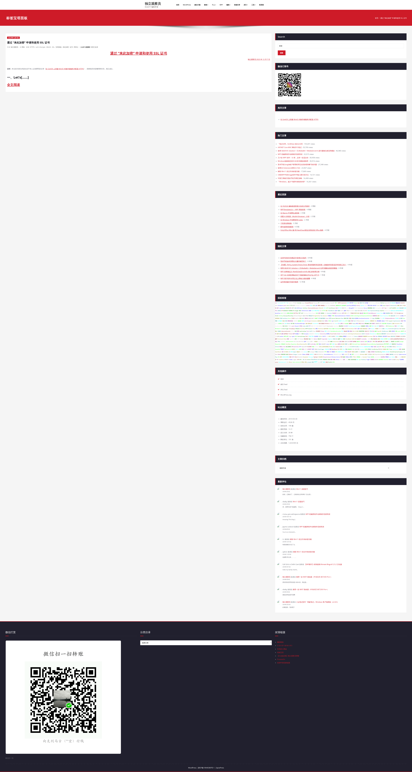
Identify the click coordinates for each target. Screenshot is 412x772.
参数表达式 (338, 305)
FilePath (317, 346)
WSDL (329, 321)
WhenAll (321, 308)
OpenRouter (278, 352)
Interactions (336, 341)
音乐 (380, 323)
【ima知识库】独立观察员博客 (288, 656)
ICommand (280, 339)
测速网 (377, 323)
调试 (300, 334)
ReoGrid (330, 362)
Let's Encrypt (40, 47)
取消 (359, 310)
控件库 (385, 339)
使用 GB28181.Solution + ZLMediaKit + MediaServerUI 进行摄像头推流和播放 (306, 151)
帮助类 (387, 357)
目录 (383, 341)
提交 (303, 349)
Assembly (302, 328)
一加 (303, 359)
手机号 (282, 349)
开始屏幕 (320, 357)
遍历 (276, 339)
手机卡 (348, 310)
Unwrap (316, 303)
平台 (276, 310)
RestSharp (334, 349)
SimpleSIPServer (309, 303)
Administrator (289, 341)
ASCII (303, 318)
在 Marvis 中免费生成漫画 (289, 213)
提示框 (343, 344)
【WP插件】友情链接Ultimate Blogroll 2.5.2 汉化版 (323, 564)
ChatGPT (332, 303)
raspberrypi (282, 308)
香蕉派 (382, 339)
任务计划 (354, 339)
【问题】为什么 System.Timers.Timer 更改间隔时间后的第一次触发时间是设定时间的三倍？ (313, 265)
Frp (321, 315)
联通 (346, 344)
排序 (313, 349)
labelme (362, 341)
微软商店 (398, 315)
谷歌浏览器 (353, 359)
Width (279, 354)
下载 (368, 305)
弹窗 (276, 321)
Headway (363, 359)
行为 (388, 308)
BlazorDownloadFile (302, 344)
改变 (396, 341)
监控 (307, 326)
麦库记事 (380, 341)
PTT (310, 326)
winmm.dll (298, 362)
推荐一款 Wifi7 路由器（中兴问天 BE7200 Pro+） (314, 577)
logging (308, 341)
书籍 (374, 341)
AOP (302, 313)
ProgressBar (324, 339)
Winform (291, 354)
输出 (310, 339)
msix (284, 346)
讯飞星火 (286, 352)
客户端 (292, 323)
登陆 (334, 359)
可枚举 (386, 341)
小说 (317, 326)
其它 (245, 5)
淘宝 (343, 354)
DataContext (393, 305)
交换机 (279, 331)
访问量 (366, 303)
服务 (388, 349)
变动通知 (377, 318)
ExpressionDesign (374, 310)
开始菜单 (334, 313)
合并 (390, 344)
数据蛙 (341, 310)
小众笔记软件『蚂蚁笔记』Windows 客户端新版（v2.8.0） (317, 602)
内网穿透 (375, 315)
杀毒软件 (320, 326)
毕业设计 (297, 305)
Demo (362, 323)
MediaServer (373, 334)
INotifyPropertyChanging (396, 352)
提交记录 (393, 315)
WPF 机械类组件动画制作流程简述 (290, 154)
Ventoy (358, 305)
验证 (276, 331)
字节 (325, 352)
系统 (313, 346)
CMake (304, 354)
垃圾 (286, 323)
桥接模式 (350, 349)
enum (384, 305)
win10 (336, 321)
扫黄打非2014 (341, 352)
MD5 (315, 354)
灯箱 (371, 305)
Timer (390, 349)
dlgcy (373, 318)
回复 (341, 346)
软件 (366, 341)
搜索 (298, 331)
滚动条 (353, 318)
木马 (290, 308)
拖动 (342, 339)
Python (373, 328)
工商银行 (329, 315)
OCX (366, 305)
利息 (338, 349)
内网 (371, 318)
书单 (333, 315)
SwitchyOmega (301, 336)
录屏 (400, 328)
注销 (373, 308)
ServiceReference (328, 354)
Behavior (399, 346)
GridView (305, 308)
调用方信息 (356, 313)
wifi (343, 346)
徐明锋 (354, 341)
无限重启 (372, 359)
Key (348, 344)
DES (334, 362)
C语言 (374, 346)
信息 (356, 349)
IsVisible (339, 313)
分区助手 (309, 349)
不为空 (294, 303)
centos (308, 305)
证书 (71, 47)
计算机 (300, 326)
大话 (373, 354)
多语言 (279, 310)
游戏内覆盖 (403, 336)
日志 (319, 362)
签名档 (376, 359)
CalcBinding (375, 349)
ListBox (291, 359)
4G (291, 349)
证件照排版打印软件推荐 (289, 282)
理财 (376, 341)
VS (338, 323)
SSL (53, 47)
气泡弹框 (401, 359)
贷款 (349, 321)
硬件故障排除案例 (286, 227)
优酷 (353, 352)
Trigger (368, 359)
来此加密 (66, 47)
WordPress (187, 5)
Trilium (290, 334)
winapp (312, 352)
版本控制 (326, 328)
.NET (299, 313)
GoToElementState (349, 328)
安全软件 (359, 339)
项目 (300, 310)
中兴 (363, 303)
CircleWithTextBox (354, 346)
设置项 (280, 323)
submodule (377, 357)
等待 (396, 326)
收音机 (372, 357)
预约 (326, 331)
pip (360, 359)
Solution (325, 315)
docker (339, 334)
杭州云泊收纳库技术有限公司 (397, 339)
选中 (305, 341)
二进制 (368, 339)
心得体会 (341, 336)
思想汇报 (347, 341)
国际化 (306, 318)
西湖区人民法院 (386, 352)
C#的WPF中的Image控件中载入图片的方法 (293, 175)
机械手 (316, 318)
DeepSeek (305, 357)
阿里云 (76, 47)
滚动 (368, 341)
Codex (304, 326)
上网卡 (341, 323)
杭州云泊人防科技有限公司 (397, 310)
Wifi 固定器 (392, 303)
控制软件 (286, 359)
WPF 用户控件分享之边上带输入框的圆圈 (295, 278)
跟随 (282, 334)
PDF (405, 315)
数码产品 (381, 326)
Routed (297, 326)
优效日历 (280, 652)
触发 (344, 357)
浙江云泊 (347, 346)
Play (276, 357)
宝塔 (341, 357)
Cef (282, 313)
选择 (378, 315)
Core (320, 310)
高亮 (329, 341)
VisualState (399, 344)
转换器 (384, 349)
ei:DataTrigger (285, 328)
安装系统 (388, 313)
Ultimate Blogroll (298, 315)
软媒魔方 (333, 336)
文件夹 (366, 349)
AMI (401, 323)
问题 (346, 349)
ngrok (293, 336)
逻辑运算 (310, 323)
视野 (293, 308)
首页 (177, 5)
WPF (221, 5)
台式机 (402, 315)
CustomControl (380, 344)
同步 (284, 326)
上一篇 (399, 357)
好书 (378, 326)
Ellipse (322, 331)
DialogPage (292, 328)
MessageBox (378, 308)
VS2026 (348, 315)
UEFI (369, 328)
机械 (283, 321)
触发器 (299, 321)
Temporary (303, 305)
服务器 (310, 318)
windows (332, 305)
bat (385, 308)
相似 (396, 357)
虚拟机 (322, 313)
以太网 (356, 352)
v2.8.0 (346, 354)
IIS (289, 352)
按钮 (287, 354)
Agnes (294, 352)
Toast (369, 357)
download (336, 326)
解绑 (306, 349)
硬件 (331, 344)
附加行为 (344, 308)
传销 (286, 321)
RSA (373, 331)
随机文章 (366, 313)
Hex (377, 336)
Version (333, 318)
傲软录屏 (383, 334)
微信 (336, 339)
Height (339, 354)
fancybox (306, 334)
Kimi (404, 318)
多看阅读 (277, 318)
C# (403, 305)
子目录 (293, 318)
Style (356, 310)
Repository (294, 344)
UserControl (364, 344)
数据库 (392, 341)
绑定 (358, 349)
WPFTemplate (308, 328)
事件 (309, 352)
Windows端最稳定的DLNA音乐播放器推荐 (293, 161)
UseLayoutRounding (288, 315)
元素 (295, 331)
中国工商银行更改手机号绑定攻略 (290, 178)
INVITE (324, 336)
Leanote (362, 349)
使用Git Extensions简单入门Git (289, 168)
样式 (357, 323)
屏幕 (361, 310)
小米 (298, 359)
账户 (313, 318)
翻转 (324, 318)
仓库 (358, 328)
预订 (327, 310)
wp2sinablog (303, 331)
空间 (298, 339)
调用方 (350, 323)
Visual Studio (333, 334)
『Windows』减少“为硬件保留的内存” (291, 182)
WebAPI (349, 352)
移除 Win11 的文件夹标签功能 (289, 171)
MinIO (48, 47)
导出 (370, 303)
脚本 (400, 349)
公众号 (310, 331)
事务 (317, 328)
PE (318, 303)
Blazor (290, 362)
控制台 (302, 362)
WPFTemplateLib (342, 303)
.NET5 (398, 326)
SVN (390, 341)
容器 (300, 318)
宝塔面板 (59, 47)
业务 (296, 339)
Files (314, 328)
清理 (309, 344)
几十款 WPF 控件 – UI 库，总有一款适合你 (293, 158)
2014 (328, 331)
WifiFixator (299, 308)
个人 (213, 5)
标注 (331, 346)
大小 (334, 346)
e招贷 (300, 349)
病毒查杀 (372, 321)
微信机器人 (365, 328)
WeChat (382, 303)
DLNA (301, 352)
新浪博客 (381, 359)
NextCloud (320, 328)
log (332, 321)
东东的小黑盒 (282, 649)
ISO (330, 352)
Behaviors (338, 318)
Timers (355, 303)
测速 (369, 310)
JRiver (341, 359)
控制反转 (283, 344)
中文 (381, 318)
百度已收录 (94, 47)
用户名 (339, 308)
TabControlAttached (391, 334)
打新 (352, 321)
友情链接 (349, 336)
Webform (327, 323)
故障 (345, 310)
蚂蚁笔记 (394, 344)
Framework (315, 323)
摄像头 (387, 354)
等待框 (396, 318)
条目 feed (283, 384)
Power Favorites (384, 315)
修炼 (405, 308)
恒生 (326, 305)
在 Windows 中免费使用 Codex (291, 220)
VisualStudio (344, 334)
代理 (330, 318)
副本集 (356, 318)
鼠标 (333, 328)
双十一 (312, 341)
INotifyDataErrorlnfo (335, 331)
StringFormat (400, 313)
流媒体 (316, 349)
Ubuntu (356, 336)
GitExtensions (305, 310)
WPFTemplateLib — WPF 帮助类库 (292, 209)
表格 (383, 328)
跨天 (330, 336)
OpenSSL (379, 331)
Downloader (330, 326)
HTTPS (32, 47)
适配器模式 (311, 334)
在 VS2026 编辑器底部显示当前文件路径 (295, 206)
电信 (372, 346)
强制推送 (380, 336)
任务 (316, 305)
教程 (205, 5)
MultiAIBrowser (372, 313)
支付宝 (352, 315)
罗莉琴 (351, 341)
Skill (390, 359)
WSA (346, 352)
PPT (285, 303)
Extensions (360, 308)
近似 (389, 339)
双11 (336, 303)
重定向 (369, 349)
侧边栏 (298, 352)
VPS (387, 326)
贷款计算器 (305, 315)
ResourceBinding (371, 344)
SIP (282, 310)
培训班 (340, 321)
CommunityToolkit (322, 341)
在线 (295, 308)
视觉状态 (325, 359)
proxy (276, 323)
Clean (314, 331)
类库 (353, 354)
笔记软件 (385, 336)
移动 (320, 323)
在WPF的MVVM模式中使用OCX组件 (293, 258)
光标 (366, 352)
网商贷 (344, 336)
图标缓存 (341, 326)
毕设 (360, 323)
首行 (283, 352)
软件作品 (354, 305)
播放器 (323, 323)
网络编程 (367, 323)
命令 (336, 310)
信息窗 (402, 334)
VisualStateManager (300, 323)
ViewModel (348, 339)
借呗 (370, 326)
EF (344, 323)
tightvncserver (402, 354)
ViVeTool (317, 334)
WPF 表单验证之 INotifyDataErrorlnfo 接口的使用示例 (299, 271)
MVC (300, 359)
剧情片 (293, 349)
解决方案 (198, 5)
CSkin (402, 326)
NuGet (276, 315)
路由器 (345, 331)
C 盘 (320, 336)
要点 (306, 362)
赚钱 (324, 362)
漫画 (345, 318)
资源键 (284, 313)
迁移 (370, 323)
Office (292, 331)
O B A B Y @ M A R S (284, 645)
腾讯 (351, 357)
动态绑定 (383, 357)
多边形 (346, 323)
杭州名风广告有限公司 (288, 310)
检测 (333, 344)
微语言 (358, 341)
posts (284, 305)
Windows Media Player (309, 313)
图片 (334, 323)
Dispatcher (278, 344)
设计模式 (352, 310)
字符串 (387, 321)
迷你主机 (393, 336)
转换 (326, 313)
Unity (343, 321)
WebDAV (402, 303)
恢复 (340, 341)
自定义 (383, 321)
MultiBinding (378, 352)
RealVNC (365, 310)
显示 (373, 326)
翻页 (379, 339)
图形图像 (370, 308)
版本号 (402, 331)
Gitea (285, 339)
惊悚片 (373, 323)
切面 (361, 328)
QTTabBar (320, 359)
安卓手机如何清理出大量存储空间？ (293, 261)
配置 (294, 305)
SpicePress (278, 313)
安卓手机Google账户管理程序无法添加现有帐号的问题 (297, 164)
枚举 (319, 313)
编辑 (398, 305)
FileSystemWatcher (390, 318)
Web (276, 354)
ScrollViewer (332, 308)
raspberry (281, 359)
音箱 (329, 359)
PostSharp (285, 318)
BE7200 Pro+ (320, 354)
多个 (371, 341)
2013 (297, 349)
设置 (344, 359)
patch (293, 326)
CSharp (337, 359)
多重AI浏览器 (290, 313)
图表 (343, 341)
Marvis (289, 323)
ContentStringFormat (393, 328)
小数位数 (327, 349)
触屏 (339, 339)
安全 (374, 336)
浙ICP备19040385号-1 (206, 768)
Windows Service (335, 357)
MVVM (351, 303)
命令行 (363, 334)
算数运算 (310, 315)
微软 (331, 359)
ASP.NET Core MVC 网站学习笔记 (290, 147)
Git (384, 326)
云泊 (378, 346)
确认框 (361, 313)
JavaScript (395, 354)
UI (334, 321)
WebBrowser (385, 331)
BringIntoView (316, 315)
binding (281, 315)
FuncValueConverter (364, 318)
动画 (381, 305)
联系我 (261, 5)
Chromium (386, 359)
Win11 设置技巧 (302, 489)
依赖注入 (394, 346)
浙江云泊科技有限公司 (324, 346)
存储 (334, 339)
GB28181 (367, 331)
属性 (310, 310)
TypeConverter (397, 321)
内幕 (290, 357)
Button (315, 339)
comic (399, 331)
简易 (359, 352)
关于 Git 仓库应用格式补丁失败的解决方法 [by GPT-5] (299, 275)
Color (378, 305)
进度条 (339, 344)
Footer (330, 328)
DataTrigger (321, 349)
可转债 (352, 313)
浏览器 (315, 341)
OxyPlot (297, 318)
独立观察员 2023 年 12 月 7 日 (259, 59)
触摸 (376, 331)
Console (367, 334)
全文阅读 (13, 84)
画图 (303, 321)
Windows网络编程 (375, 303)
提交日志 (379, 334)
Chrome (277, 346)
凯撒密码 (365, 336)
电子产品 (295, 313)
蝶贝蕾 (380, 328)
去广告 (391, 308)
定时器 (393, 331)
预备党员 (398, 303)
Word (296, 357)
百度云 (326, 321)
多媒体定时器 (367, 346)
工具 (404, 352)
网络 (23, 47)
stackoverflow (278, 326)
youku (276, 362)
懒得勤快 (280, 642)
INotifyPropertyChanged (354, 326)
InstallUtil (277, 349)
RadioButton (331, 310)
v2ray (397, 359)
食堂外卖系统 (285, 357)
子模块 (289, 326)
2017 (383, 308)
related (305, 352)
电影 (402, 321)
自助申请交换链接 (283, 663)
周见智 (355, 308)
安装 (337, 336)
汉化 (283, 323)
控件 (383, 318)
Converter (397, 323)
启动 (306, 359)
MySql (393, 357)
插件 (278, 308)
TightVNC (291, 339)
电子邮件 (309, 346)
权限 (390, 331)
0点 (358, 303)
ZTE (336, 352)
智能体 (333, 352)
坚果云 (367, 326)
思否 (341, 349)
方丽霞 (376, 328)
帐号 (398, 341)
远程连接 (319, 321)
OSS (389, 315)
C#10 (293, 357)
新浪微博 (344, 305)
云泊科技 (316, 336)
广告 (287, 303)
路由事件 (324, 344)
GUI (375, 326)
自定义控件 (304, 346)
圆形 (347, 318)
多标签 (403, 349)
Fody (381, 313)
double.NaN (396, 349)
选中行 (394, 308)
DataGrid (300, 357)
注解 (306, 323)
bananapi (370, 336)
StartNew (288, 344)
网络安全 (380, 349)
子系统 (316, 352)
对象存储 (335, 354)
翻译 (351, 344)
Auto (294, 362)
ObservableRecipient (313, 308)
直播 (384, 313)
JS (399, 318)
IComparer (280, 305)
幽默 (331, 323)
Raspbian (389, 323)
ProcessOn (357, 354)
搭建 (287, 362)
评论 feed (283, 389)
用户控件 (386, 344)
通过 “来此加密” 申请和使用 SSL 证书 (393, 18)
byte (390, 357)
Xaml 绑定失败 (315, 310)
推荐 (317, 344)
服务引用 (279, 334)
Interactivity (323, 334)
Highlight (315, 357)
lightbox (362, 305)
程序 (294, 334)
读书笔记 (286, 334)
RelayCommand (327, 357)
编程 (227, 5)
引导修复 (397, 336)
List (276, 303)
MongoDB (351, 308)
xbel (276, 305)
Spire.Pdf (387, 303)
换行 (358, 359)
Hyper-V (388, 305)
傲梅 (343, 328)
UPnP (346, 326)
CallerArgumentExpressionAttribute (363, 315)
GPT (380, 346)
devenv (309, 359)
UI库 (343, 313)
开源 (281, 318)
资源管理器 (361, 331)
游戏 (348, 303)
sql (361, 357)
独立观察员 (153, 3)
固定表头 (375, 339)
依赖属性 (363, 326)
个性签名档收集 (286, 223)
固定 (323, 321)
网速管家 (283, 354)
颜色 (385, 323)
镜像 (331, 341)
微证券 (319, 339)
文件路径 (372, 352)
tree (288, 305)
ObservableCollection (340, 315)
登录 (281, 357)
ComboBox (364, 339)
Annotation (314, 321)
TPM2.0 (355, 357)
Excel (336, 323)
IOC (277, 359)
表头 (344, 349)
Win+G (354, 331)
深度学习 (312, 354)
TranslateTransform (325, 303)
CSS (278, 357)
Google (402, 341)
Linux (327, 318)
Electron (361, 346)
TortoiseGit (280, 303)
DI (344, 326)
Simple (378, 313)
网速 (328, 352)
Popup (354, 323)
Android (338, 346)
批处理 (324, 326)
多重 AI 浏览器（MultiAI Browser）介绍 (294, 216)
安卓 (317, 313)
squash (391, 321)
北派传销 (295, 321)
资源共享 (237, 5)
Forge (290, 336)
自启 (337, 308)
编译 (401, 305)
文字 (327, 308)
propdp (309, 362)
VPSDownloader (360, 321)
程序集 (328, 334)
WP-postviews (295, 346)
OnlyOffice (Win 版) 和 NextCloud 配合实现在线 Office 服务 (301, 230)
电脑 (339, 310)
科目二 (392, 313)
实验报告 (322, 305)
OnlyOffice (283, 341)
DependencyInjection (380, 354)
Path (354, 321)
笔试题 (296, 334)
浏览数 (307, 354)
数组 (351, 331)
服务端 (391, 354)
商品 (372, 339)
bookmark (367, 321)
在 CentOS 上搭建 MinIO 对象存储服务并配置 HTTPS (65, 69)
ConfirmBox (313, 344)
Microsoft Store (356, 344)
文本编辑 (280, 321)
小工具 (290, 305)
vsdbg (386, 328)
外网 (401, 318)
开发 (330, 349)
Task (307, 331)
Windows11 (278, 328)
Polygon (295, 354)
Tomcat (302, 339)
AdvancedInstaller (286, 331)
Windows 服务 (363, 354)
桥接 (349, 359)
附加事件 (318, 331)
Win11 (307, 336)
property (382, 310)
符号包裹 (320, 318)
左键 (393, 323)
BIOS (286, 326)
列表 (302, 334)
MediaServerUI (282, 362)
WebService (391, 326)
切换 (313, 362)
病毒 (288, 339)
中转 (405, 321)
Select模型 (389, 346)
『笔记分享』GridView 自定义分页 (290, 144)
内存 (311, 305)
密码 (361, 303)
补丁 (321, 362)
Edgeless (330, 339)
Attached (329, 313)
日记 (325, 308)
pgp (385, 346)
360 (327, 336)
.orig (346, 359)
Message (310, 357)
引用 (395, 313)
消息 (350, 318)
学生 (342, 331)
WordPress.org (285, 395)
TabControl (287, 349)
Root (342, 318)
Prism (289, 318)
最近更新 (306, 339)
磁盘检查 (360, 336)
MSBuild (348, 357)
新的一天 (313, 326)
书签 (383, 346)
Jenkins (281, 336)
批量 (327, 362)
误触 (369, 352)
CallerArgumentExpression (354, 334)
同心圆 (287, 308)
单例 (292, 352)
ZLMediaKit (321, 352)
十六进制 (277, 336)
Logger (294, 359)
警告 (312, 339)
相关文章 (286, 336)
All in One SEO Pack (299, 341)
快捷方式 (291, 303)
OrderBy (299, 303)
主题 (396, 331)
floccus (365, 308)
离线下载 (311, 336)
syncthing (348, 305)
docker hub (387, 310)
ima (347, 308)
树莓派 (358, 357)
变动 (329, 305)
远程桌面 (363, 352)
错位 (320, 344)
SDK (353, 349)
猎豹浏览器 (290, 321)
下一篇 (349, 354)
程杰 (344, 339)
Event (388, 336)
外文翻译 (394, 359)
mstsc (327, 344)
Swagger (296, 310)
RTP (300, 346)
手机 (279, 341)
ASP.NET (375, 305)
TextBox (300, 354)
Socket (403, 328)
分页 (314, 305)
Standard (365, 357)
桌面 (398, 308)
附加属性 (379, 321)
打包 (371, 331)
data (336, 344)
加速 (357, 331)
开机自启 (297, 328)
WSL (405, 334)
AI (321, 336)
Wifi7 (355, 328)
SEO (296, 336)
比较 (383, 323)
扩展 (345, 313)
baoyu (303, 303)
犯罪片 (348, 313)
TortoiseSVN (338, 328)
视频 (319, 305)
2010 (346, 321)
